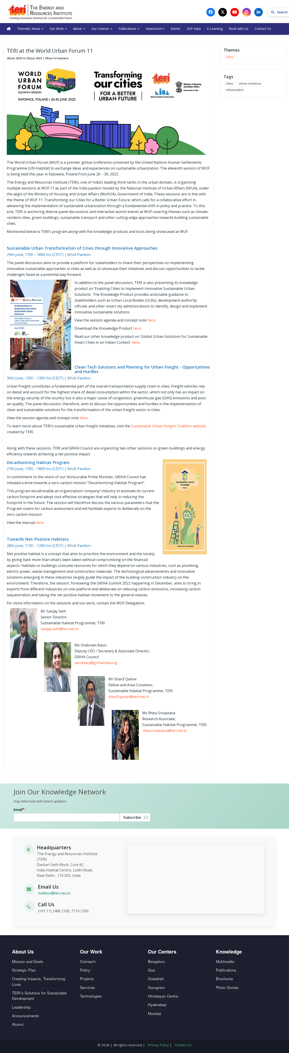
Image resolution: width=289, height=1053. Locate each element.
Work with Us (238, 28)
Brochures (224, 978)
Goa (151, 970)
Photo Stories (227, 987)
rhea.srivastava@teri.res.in (164, 730)
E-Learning (215, 28)
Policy (85, 970)
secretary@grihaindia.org (96, 662)
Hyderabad (157, 1004)
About (78, 28)
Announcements (25, 1015)
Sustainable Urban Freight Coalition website (168, 426)
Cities (229, 57)
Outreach (88, 961)
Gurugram (156, 987)
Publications (128, 28)
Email (18, 809)
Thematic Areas (29, 28)
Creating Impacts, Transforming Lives (38, 981)
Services (87, 987)
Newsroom (154, 28)
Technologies (91, 996)
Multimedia (225, 961)
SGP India (194, 28)
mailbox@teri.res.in (54, 893)
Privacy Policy (158, 1045)
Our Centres (100, 28)
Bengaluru (156, 961)
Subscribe (132, 817)
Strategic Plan (24, 970)
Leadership (21, 1007)
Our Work (57, 28)
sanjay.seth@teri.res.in (60, 628)
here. (84, 417)
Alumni (17, 1024)
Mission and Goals (27, 961)
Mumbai (154, 1013)
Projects (87, 978)
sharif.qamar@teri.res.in (128, 696)
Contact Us (263, 28)
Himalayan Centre (163, 996)
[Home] (40, 11)
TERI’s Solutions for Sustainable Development (39, 995)
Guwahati (156, 978)
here (151, 320)
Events (175, 28)
